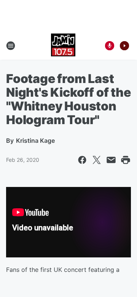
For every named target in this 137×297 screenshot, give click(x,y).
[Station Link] (63, 46)
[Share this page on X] (96, 160)
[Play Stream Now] (124, 45)
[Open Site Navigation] (10, 45)
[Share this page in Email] (111, 160)
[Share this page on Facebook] (82, 160)
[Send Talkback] (109, 45)
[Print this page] (125, 160)
